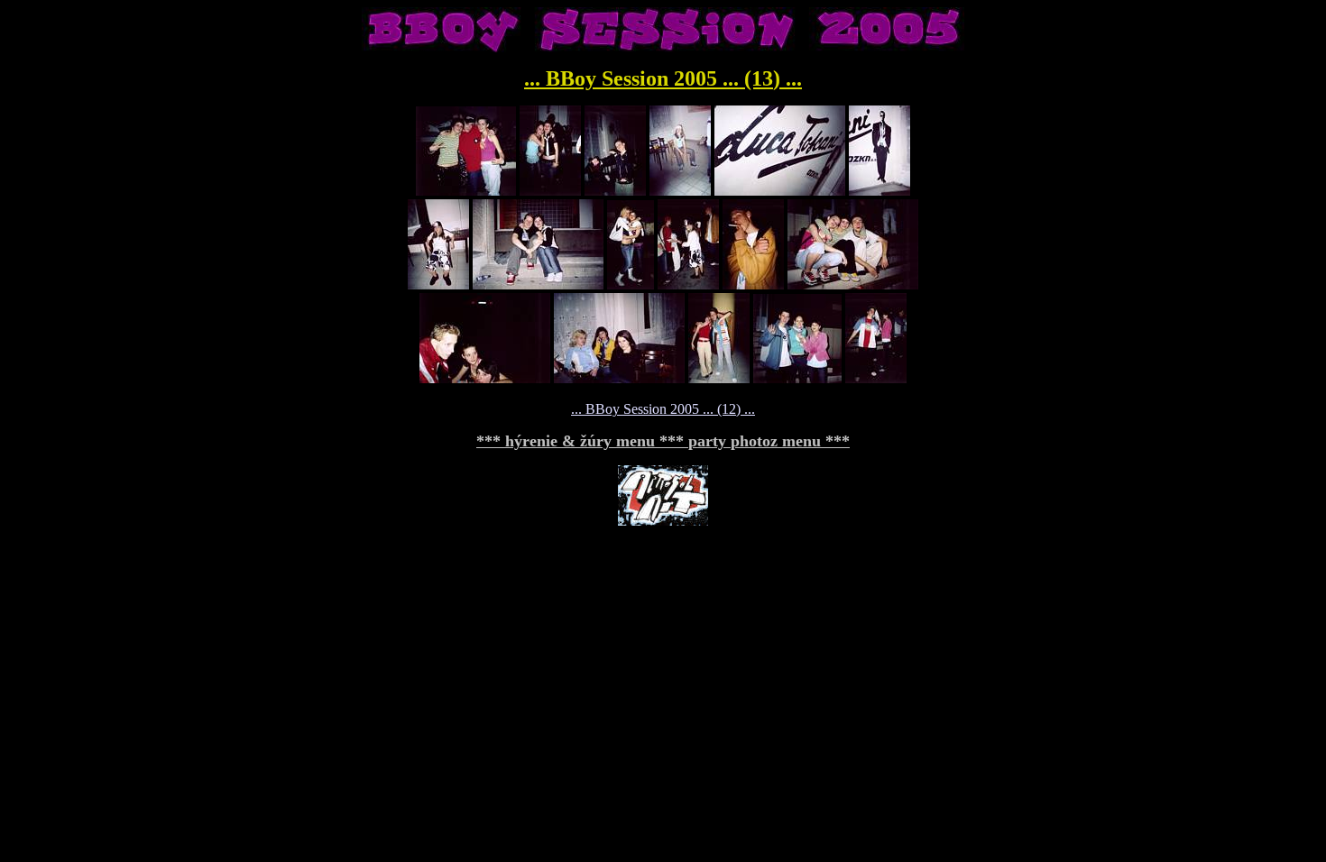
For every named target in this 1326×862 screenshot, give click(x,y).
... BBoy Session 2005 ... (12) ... (663, 409)
